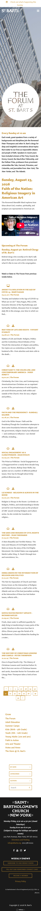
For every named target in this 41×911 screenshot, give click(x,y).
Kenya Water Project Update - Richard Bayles (17, 614)
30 (35, 689)
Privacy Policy (20, 881)
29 (30, 689)
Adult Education (12, 722)
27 (21, 689)
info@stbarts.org (14, 843)
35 (24, 693)
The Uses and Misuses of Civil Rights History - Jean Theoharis (20, 534)
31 (5, 693)
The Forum (14, 295)
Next (22, 698)
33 (15, 693)
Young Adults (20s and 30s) (18, 736)
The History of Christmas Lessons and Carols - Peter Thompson (19, 654)
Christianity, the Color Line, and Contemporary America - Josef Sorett (18, 372)
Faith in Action (12, 740)
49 (35, 693)
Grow (8, 714)
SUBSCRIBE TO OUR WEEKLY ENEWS (20, 863)
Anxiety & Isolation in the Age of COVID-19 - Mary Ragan (19, 290)
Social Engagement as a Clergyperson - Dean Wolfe (16, 453)
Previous (6, 689)
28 (26, 689)
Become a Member (20, 876)
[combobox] (20, 767)
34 (19, 693)
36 (28, 693)
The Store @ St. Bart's (15, 751)
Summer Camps (12, 726)
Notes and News (12, 747)
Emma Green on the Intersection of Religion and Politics (20, 574)
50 (18, 698)
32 (10, 693)
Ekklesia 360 (20, 910)
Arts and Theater (12, 744)
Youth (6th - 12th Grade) (16, 733)
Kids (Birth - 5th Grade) (16, 729)
